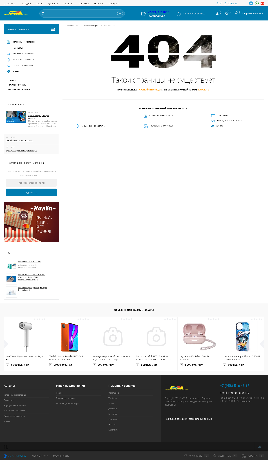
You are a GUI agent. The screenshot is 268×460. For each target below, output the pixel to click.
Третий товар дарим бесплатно (19, 140)
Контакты (84, 3)
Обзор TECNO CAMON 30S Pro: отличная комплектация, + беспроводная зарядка (31, 277)
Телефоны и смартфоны (161, 115)
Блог (10, 253)
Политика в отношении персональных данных (188, 419)
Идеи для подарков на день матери (21, 150)
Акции (39, 3)
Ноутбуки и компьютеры (229, 120)
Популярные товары (17, 85)
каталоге (203, 89)
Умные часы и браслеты (93, 126)
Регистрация (230, 3)
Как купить (114, 3)
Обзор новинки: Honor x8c (29, 261)
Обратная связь (17, 456)
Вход (219, 3)
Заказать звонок (156, 15)
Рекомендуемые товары (19, 89)
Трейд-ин (26, 3)
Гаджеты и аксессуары (161, 125)
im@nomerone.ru (238, 392)
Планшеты (222, 115)
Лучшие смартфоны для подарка (38, 117)
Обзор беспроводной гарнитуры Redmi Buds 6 (32, 288)
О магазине (9, 3)
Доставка (53, 3)
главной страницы (149, 89)
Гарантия (68, 3)
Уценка (219, 125)
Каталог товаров (18, 29)
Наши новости (16, 104)
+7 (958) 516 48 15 (158, 12)
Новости (98, 3)
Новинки (12, 80)
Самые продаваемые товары (134, 310)
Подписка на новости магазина (26, 162)
